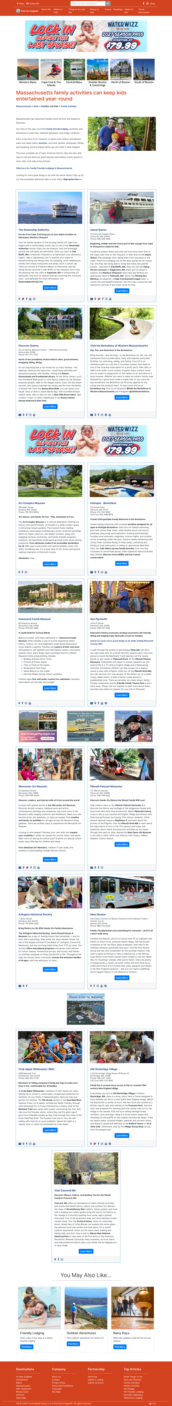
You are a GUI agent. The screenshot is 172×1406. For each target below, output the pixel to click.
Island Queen (98, 229)
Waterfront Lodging (133, 1398)
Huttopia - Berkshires (103, 503)
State (36, 106)
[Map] (20, 299)
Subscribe (34, 3)
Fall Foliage (129, 1388)
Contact (56, 1379)
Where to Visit (58, 11)
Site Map (56, 1392)
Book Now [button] (122, 563)
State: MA (46, 9)
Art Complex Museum (32, 503)
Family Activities (69, 106)
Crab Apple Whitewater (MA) (36, 1069)
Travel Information (143, 11)
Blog (153, 3)
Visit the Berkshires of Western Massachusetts (119, 345)
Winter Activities (131, 1385)
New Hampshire (23, 1388)
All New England (24, 1376)
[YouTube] (30, 299)
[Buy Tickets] (23, 299)
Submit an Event (96, 1382)
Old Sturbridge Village (103, 1069)
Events (108, 9)
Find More (27, 1347)
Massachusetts (23, 106)
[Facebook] (27, 299)
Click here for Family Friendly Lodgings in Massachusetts (44, 168)
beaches (43, 143)
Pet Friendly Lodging (134, 1392)
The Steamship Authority (34, 229)
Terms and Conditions (62, 1385)
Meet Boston (98, 914)
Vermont (20, 1395)
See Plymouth (98, 619)
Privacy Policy (58, 1382)
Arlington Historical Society (35, 914)
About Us (56, 1376)
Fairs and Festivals (132, 1379)
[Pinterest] (106, 414)
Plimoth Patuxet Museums (106, 786)
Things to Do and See (76, 11)
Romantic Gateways (133, 1395)
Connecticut (22, 1379)
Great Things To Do (133, 1376)
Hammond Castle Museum (35, 619)
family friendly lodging (57, 129)
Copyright (57, 1388)
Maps (21, 3)
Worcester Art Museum (33, 786)
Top (154, 1403)
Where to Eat (129, 11)
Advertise (92, 1376)
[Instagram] (34, 299)
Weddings (118, 9)
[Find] (108, 3)
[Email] (92, 299)
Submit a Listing (95, 1379)
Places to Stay (94, 11)
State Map (21, 1398)
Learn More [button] (50, 287)
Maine (19, 1382)
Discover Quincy (29, 345)
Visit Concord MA (65, 1190)
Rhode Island (22, 1392)
